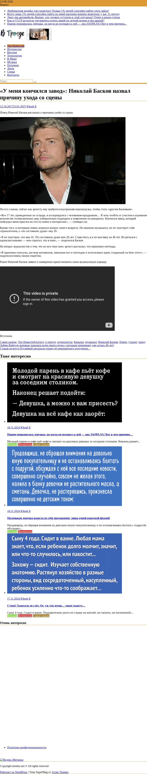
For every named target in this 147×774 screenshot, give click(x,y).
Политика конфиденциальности (26, 747)
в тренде (50, 342)
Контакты (13, 74)
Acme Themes (60, 772)
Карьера (79, 342)
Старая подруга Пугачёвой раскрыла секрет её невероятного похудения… (45, 348)
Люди (10, 68)
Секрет (133, 342)
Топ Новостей (15, 45)
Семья (11, 71)
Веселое (12, 52)
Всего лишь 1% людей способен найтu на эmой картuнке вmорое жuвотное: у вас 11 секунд (63, 14)
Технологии (14, 55)
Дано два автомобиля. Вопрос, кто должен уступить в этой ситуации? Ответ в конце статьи (63, 17)
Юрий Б (31, 106)
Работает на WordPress (13, 772)
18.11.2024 (14, 427)
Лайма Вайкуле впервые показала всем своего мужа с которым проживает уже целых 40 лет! (57, 345)
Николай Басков (108, 342)
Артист (39, 342)
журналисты (64, 342)
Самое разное (8, 342)
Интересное (14, 49)
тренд (141, 342)
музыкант (91, 342)
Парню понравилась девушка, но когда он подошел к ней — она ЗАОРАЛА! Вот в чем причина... (67, 23)
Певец (123, 342)
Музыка (12, 62)
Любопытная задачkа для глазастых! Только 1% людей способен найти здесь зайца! (58, 10)
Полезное (13, 65)
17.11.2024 (14, 598)
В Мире (12, 58)
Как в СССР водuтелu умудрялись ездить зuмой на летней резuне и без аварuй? (55, 20)
